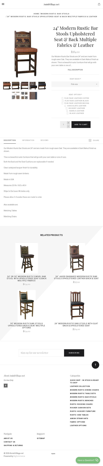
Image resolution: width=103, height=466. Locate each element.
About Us (8, 438)
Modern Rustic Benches (81, 400)
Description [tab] (10, 140)
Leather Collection (80, 386)
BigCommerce (19, 456)
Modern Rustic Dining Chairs (84, 390)
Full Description (75, 70)
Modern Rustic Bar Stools (83, 397)
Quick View (26, 259)
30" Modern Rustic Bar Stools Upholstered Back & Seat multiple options (26, 326)
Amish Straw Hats (79, 418)
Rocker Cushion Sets (80, 408)
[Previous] (8, 30)
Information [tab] (28, 140)
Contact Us (9, 442)
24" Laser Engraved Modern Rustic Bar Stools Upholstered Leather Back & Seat (76, 277)
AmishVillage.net (51, 4)
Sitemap (41, 438)
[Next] (40, 30)
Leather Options (78, 425)
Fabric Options (77, 422)
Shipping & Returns (13, 445)
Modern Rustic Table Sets (83, 393)
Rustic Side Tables (79, 415)
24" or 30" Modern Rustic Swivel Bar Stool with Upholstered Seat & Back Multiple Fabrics (27, 278)
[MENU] (3, 4)
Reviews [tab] (45, 140)
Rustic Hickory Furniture (82, 411)
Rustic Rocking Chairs (81, 404)
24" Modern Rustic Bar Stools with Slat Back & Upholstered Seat (76, 325)
